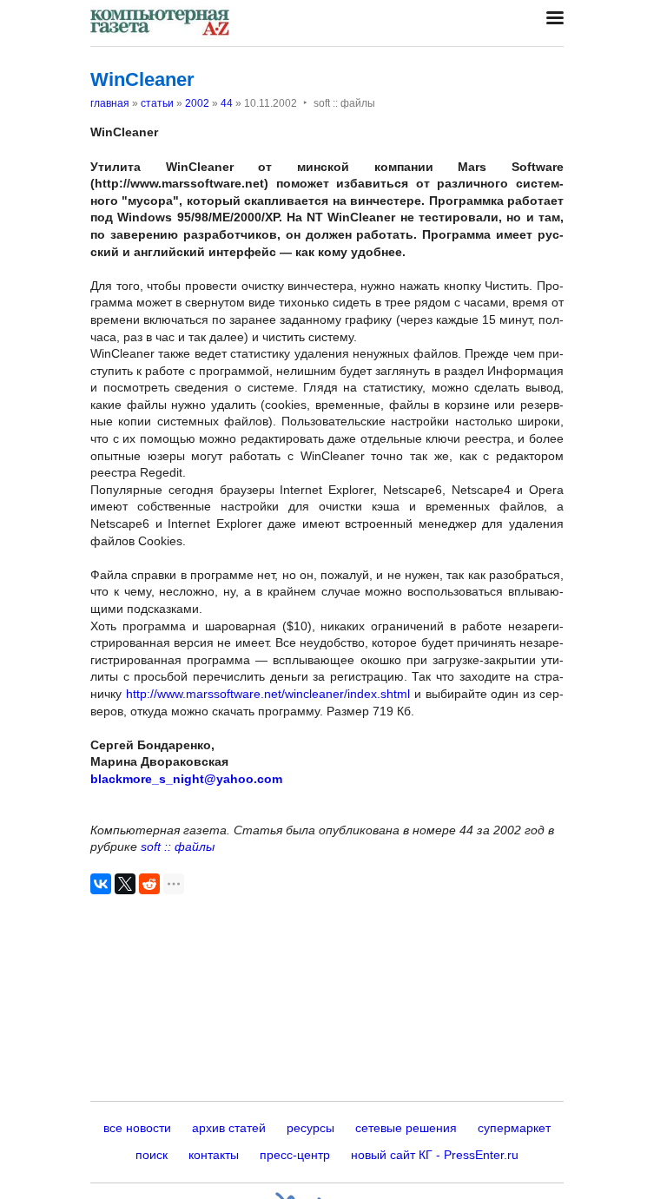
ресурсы (310, 1128)
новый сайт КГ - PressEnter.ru (434, 1155)
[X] (125, 883)
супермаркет (514, 1128)
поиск (151, 1155)
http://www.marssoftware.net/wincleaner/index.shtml (268, 694)
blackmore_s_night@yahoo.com (186, 779)
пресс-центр (295, 1155)
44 (227, 103)
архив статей (229, 1128)
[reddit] (149, 883)
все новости (137, 1128)
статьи (157, 103)
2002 (197, 103)
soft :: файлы (178, 846)
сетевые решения (406, 1128)
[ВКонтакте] (100, 883)
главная (109, 103)
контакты (213, 1155)
